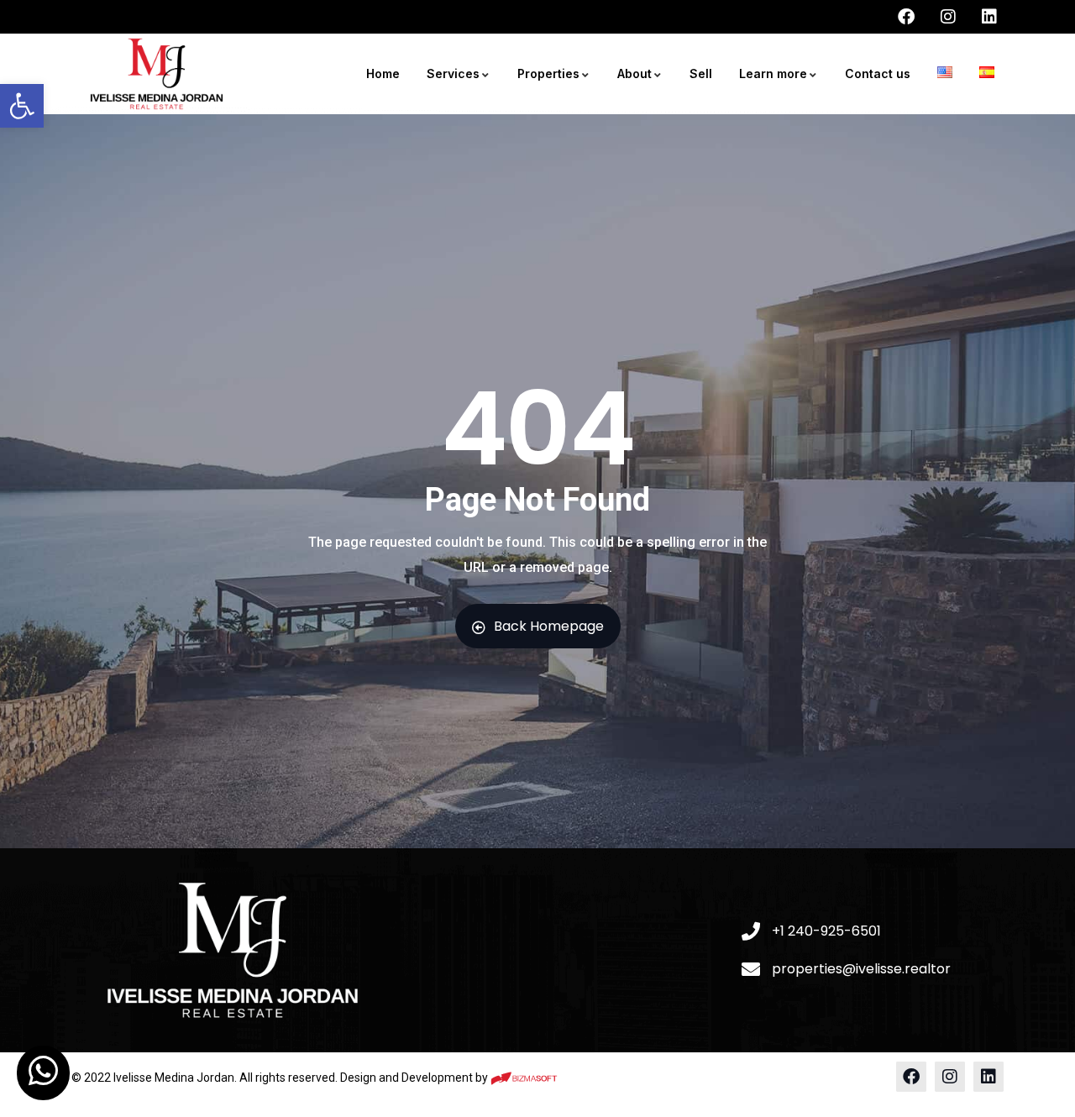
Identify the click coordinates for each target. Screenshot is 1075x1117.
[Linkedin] (988, 1077)
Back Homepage (549, 626)
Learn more (773, 73)
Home (383, 73)
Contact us (877, 73)
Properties (548, 73)
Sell (701, 73)
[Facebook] (911, 1077)
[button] (22, 106)
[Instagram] (950, 1077)
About (634, 73)
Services (453, 73)
